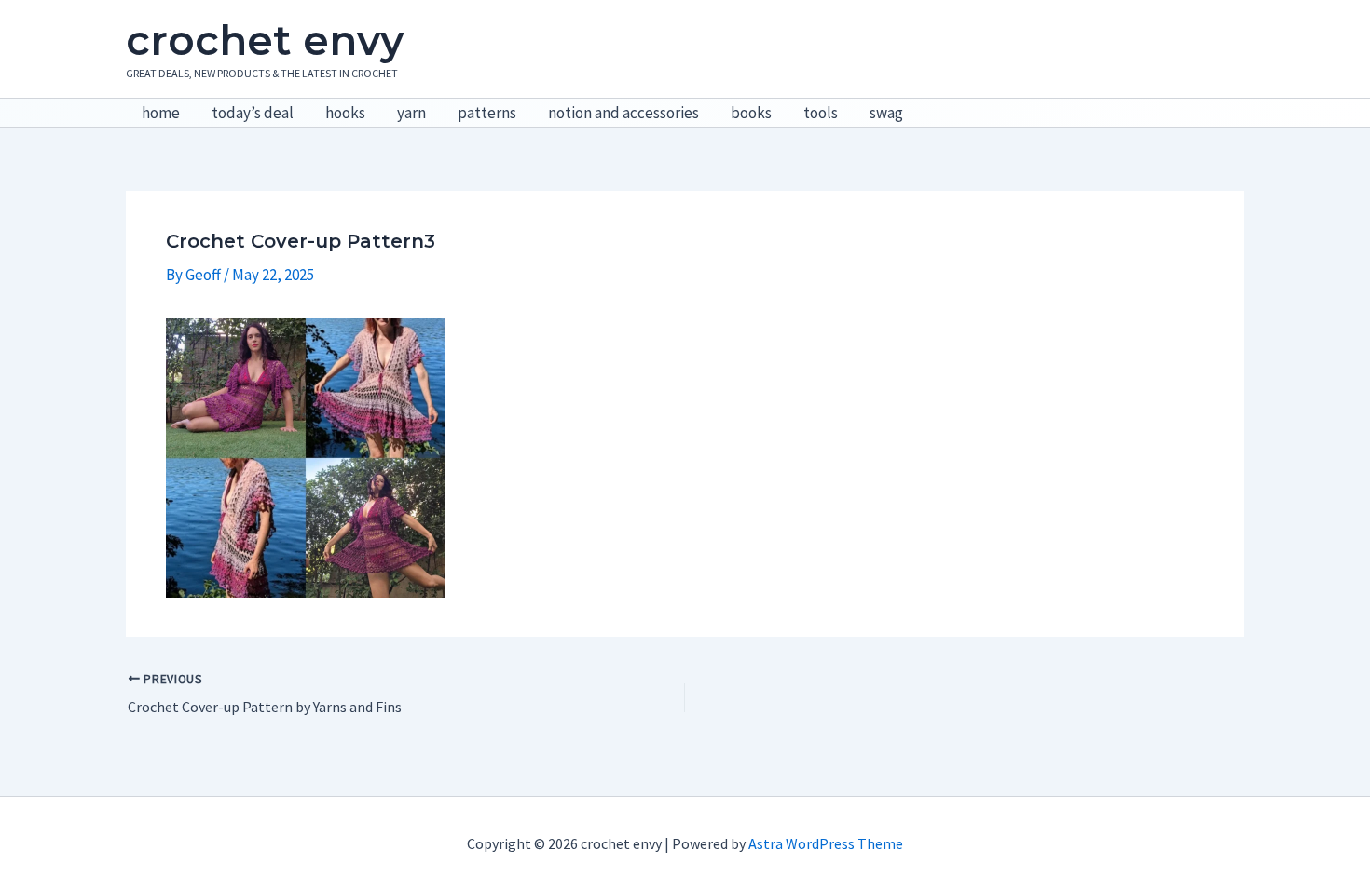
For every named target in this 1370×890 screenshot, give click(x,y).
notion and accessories (623, 112)
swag (886, 112)
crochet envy (265, 40)
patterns (487, 112)
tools (820, 112)
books (751, 112)
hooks (345, 112)
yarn (411, 112)
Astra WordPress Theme (825, 843)
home (161, 112)
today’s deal (253, 112)
